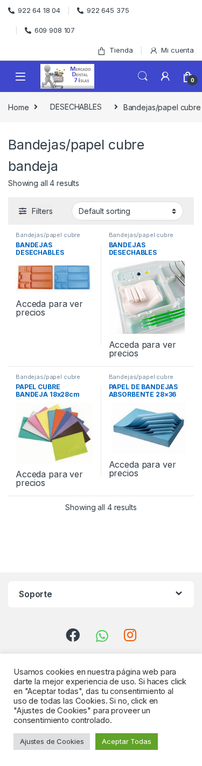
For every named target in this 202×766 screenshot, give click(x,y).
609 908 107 (54, 30)
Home (18, 106)
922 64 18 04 (39, 10)
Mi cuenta (177, 50)
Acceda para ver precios (49, 308)
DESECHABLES (75, 106)
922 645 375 (108, 10)
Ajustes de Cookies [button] (51, 741)
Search (143, 76)
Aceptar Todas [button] (126, 741)
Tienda (121, 50)
